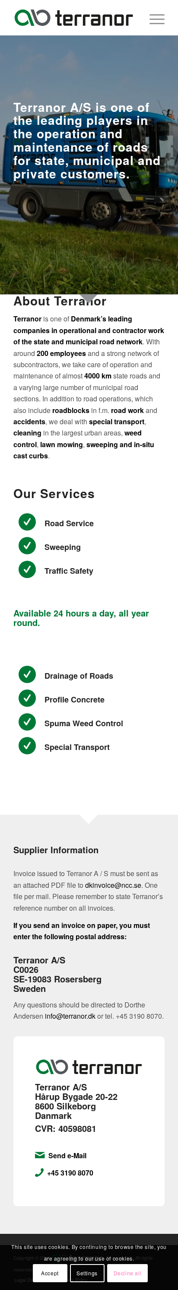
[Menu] (153, 17)
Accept (50, 1273)
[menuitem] (153, 17)
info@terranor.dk (70, 1016)
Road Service (69, 523)
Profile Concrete (74, 699)
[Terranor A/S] (73, 17)
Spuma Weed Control (83, 723)
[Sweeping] (27, 545)
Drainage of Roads (78, 675)
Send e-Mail (67, 1155)
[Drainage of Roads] (27, 674)
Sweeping (62, 547)
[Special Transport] (27, 745)
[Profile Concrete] (27, 698)
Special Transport (77, 747)
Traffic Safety (68, 570)
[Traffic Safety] (27, 569)
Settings (87, 1273)
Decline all (128, 1273)
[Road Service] (27, 522)
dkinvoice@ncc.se (113, 885)
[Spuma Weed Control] (27, 722)
